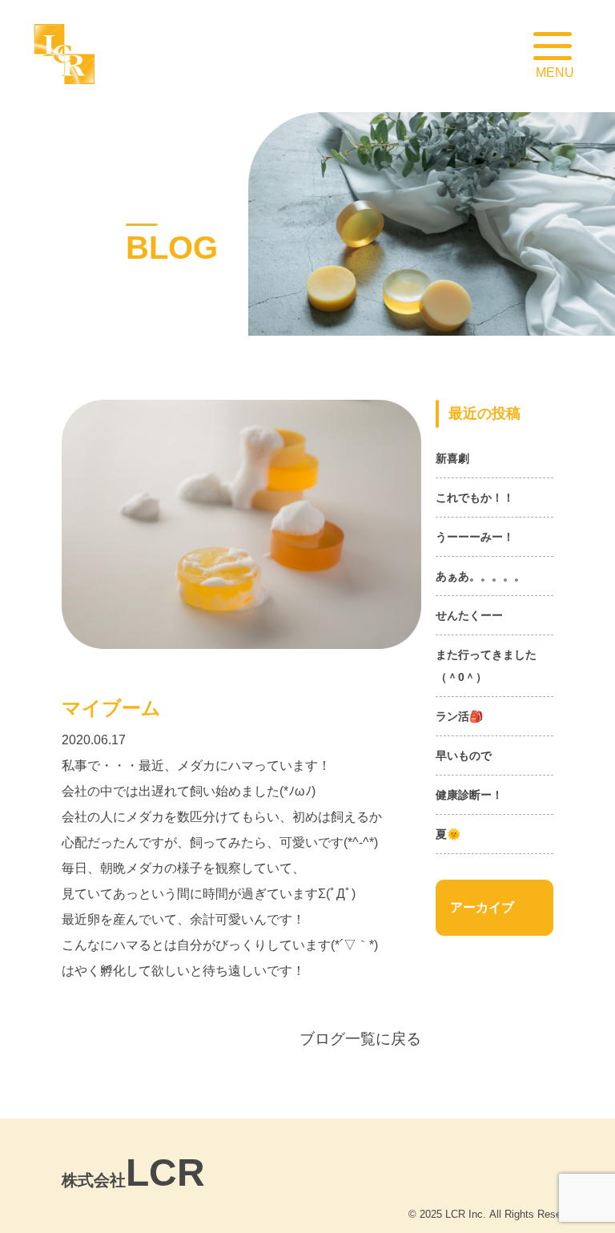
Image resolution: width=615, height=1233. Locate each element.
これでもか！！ (475, 497)
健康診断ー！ (469, 794)
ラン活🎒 (459, 716)
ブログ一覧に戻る (360, 1038)
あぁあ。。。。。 (480, 576)
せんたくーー (469, 615)
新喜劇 (452, 458)
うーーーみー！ (475, 536)
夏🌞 (448, 834)
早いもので (464, 755)
